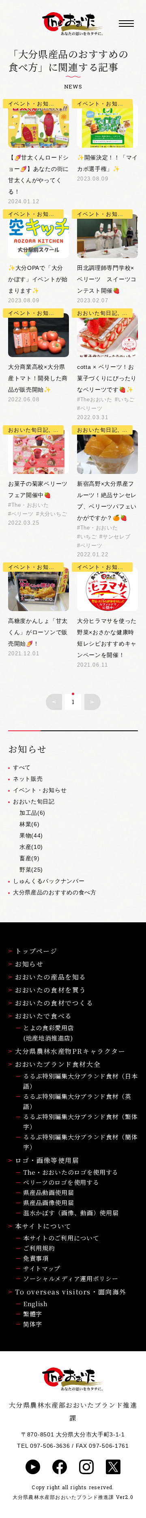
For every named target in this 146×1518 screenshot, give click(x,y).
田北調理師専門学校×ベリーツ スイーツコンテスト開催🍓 (107, 279)
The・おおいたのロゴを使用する (70, 1172)
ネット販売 (28, 778)
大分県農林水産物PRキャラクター (70, 1051)
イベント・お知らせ (40, 790)
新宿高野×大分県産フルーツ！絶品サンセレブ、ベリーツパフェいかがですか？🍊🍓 (107, 500)
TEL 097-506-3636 (43, 1446)
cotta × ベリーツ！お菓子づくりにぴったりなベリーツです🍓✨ (107, 378)
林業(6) (29, 824)
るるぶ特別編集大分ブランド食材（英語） (77, 1101)
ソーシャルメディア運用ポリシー (70, 1278)
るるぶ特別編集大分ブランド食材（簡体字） (80, 1142)
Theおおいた (96, 399)
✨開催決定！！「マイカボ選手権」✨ (107, 163)
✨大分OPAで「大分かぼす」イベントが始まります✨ (38, 279)
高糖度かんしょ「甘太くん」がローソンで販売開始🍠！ (38, 632)
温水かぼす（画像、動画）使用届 (71, 1212)
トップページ (36, 951)
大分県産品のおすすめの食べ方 (55, 892)
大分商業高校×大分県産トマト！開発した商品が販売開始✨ (38, 378)
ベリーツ (91, 408)
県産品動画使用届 (48, 1192)
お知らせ (29, 964)
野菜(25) (31, 869)
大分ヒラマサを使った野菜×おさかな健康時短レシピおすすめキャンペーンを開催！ (107, 638)
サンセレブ (116, 537)
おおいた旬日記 (34, 801)
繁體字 (32, 1313)
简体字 (32, 1324)
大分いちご (53, 514)
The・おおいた (30, 505)
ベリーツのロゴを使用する (61, 1182)
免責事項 (36, 1258)
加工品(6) (32, 813)
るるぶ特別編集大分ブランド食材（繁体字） (80, 1121)
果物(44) (31, 835)
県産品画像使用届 (48, 1202)
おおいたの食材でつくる (54, 1003)
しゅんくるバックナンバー (48, 881)
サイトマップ (41, 1268)
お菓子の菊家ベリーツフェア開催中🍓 (38, 489)
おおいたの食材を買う (50, 990)
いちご (126, 399)
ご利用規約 (39, 1248)
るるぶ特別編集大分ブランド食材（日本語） (80, 1081)
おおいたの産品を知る (50, 977)
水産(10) (31, 847)
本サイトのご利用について (61, 1238)
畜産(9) (29, 858)
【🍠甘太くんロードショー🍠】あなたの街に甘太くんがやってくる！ (38, 174)
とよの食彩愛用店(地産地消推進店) (48, 1032)
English (35, 1303)
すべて (22, 767)
